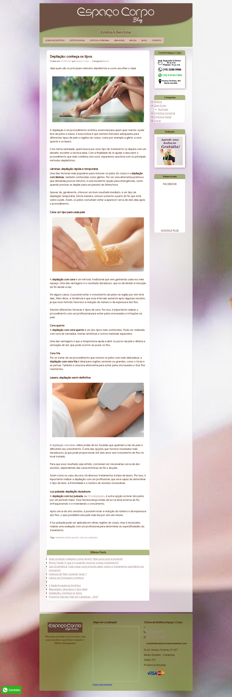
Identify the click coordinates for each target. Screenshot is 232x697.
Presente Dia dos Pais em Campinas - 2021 (73, 597)
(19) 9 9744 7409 (156, 636)
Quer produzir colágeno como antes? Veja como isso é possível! (86, 559)
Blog (144, 40)
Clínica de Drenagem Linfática (66, 578)
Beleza (133, 40)
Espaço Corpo (82, 61)
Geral (157, 120)
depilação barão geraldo (67, 537)
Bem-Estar (119, 40)
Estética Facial (77, 40)
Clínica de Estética (55, 40)
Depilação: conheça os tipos (65, 593)
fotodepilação (96, 496)
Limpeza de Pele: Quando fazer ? (68, 574)
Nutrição (163, 109)
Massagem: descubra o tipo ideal (68, 589)
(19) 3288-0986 (155, 631)
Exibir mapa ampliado (102, 684)
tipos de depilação (89, 537)
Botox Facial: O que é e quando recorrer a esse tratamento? (84, 562)
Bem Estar (160, 105)
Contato (156, 40)
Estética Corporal (99, 40)
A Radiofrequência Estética (65, 585)
